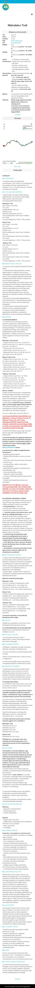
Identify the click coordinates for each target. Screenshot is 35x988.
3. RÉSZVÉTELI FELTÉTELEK (12, 263)
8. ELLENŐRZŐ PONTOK (11, 644)
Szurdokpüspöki (16, 43)
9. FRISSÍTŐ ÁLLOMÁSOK (11, 666)
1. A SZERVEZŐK (9, 178)
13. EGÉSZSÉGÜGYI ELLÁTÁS (12, 872)
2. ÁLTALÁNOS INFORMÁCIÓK (13, 192)
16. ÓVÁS (6, 950)
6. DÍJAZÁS (7, 620)
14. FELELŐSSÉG (9, 905)
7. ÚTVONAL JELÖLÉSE (11, 634)
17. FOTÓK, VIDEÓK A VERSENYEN (14, 962)
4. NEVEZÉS (7, 317)
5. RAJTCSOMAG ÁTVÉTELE (12, 555)
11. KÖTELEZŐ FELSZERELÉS (13, 804)
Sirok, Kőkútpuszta (16, 41)
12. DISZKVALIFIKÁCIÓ (10, 830)
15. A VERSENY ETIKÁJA (11, 927)
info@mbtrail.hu (9, 447)
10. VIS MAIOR (8, 748)
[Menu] (32, 14)
